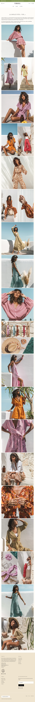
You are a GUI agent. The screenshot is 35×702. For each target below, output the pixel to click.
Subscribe (21, 685)
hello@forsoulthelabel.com (4, 665)
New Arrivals (20, 658)
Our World (21, 6)
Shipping (2, 681)
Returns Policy (3, 678)
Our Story (19, 660)
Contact (2, 683)
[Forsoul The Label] (17, 3)
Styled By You (20, 659)
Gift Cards (19, 663)
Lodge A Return (3, 679)
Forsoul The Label (5, 698)
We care (19, 662)
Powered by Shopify (9, 698)
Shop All (17, 6)
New (13, 6)
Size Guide (2, 682)
